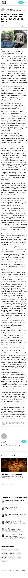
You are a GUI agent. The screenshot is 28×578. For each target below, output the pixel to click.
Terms (5, 572)
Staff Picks (11, 557)
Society (4, 550)
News (18, 557)
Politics (16, 550)
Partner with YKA (13, 570)
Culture (12, 553)
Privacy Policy (16, 572)
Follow (24, 441)
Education (4, 553)
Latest (18, 553)
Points (18, 570)
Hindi (10, 550)
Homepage (3, 570)
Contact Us (10, 572)
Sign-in (20, 2)
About (8, 570)
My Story (4, 561)
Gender (4, 557)
